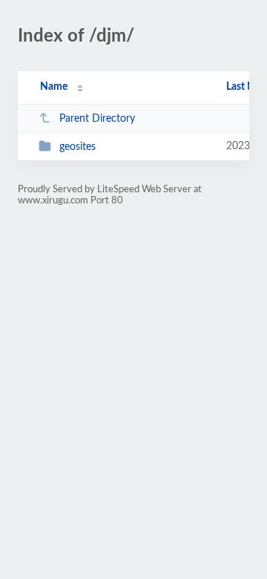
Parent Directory (97, 119)
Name (53, 87)
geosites (77, 147)
